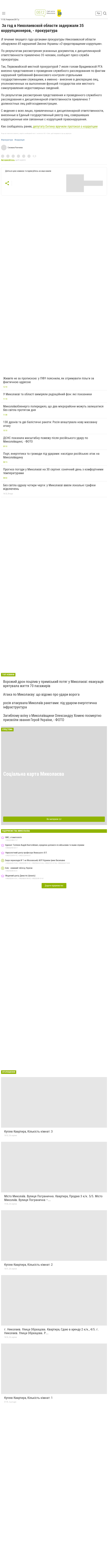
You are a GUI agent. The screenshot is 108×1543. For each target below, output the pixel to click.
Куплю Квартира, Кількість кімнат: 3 (28, 1131)
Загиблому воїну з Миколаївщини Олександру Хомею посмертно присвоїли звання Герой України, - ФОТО (52, 717)
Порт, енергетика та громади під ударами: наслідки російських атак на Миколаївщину (51, 455)
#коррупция (19, 140)
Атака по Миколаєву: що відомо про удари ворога (41, 694)
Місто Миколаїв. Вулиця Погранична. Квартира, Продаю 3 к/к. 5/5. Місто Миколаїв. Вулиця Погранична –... (53, 1198)
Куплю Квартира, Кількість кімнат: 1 (28, 1398)
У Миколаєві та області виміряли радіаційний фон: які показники (47, 394)
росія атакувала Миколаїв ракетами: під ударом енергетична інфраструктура (50, 705)
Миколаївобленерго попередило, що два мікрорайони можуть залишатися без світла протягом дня (53, 408)
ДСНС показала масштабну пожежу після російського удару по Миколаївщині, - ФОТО (45, 439)
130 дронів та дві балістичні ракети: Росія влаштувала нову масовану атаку (50, 424)
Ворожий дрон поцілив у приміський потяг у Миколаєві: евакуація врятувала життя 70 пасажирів (53, 683)
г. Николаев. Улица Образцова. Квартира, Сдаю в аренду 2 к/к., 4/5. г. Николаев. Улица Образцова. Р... (51, 1331)
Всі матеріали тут (54, 819)
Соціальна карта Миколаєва (33, 774)
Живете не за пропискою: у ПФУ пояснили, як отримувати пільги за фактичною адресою (48, 380)
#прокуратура (7, 140)
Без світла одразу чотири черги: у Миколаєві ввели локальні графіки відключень (49, 487)
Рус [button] (98, 13)
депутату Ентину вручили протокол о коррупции (65, 126)
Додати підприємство (54, 885)
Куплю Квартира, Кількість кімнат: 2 (28, 1265)
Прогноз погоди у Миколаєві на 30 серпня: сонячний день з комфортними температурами (53, 471)
